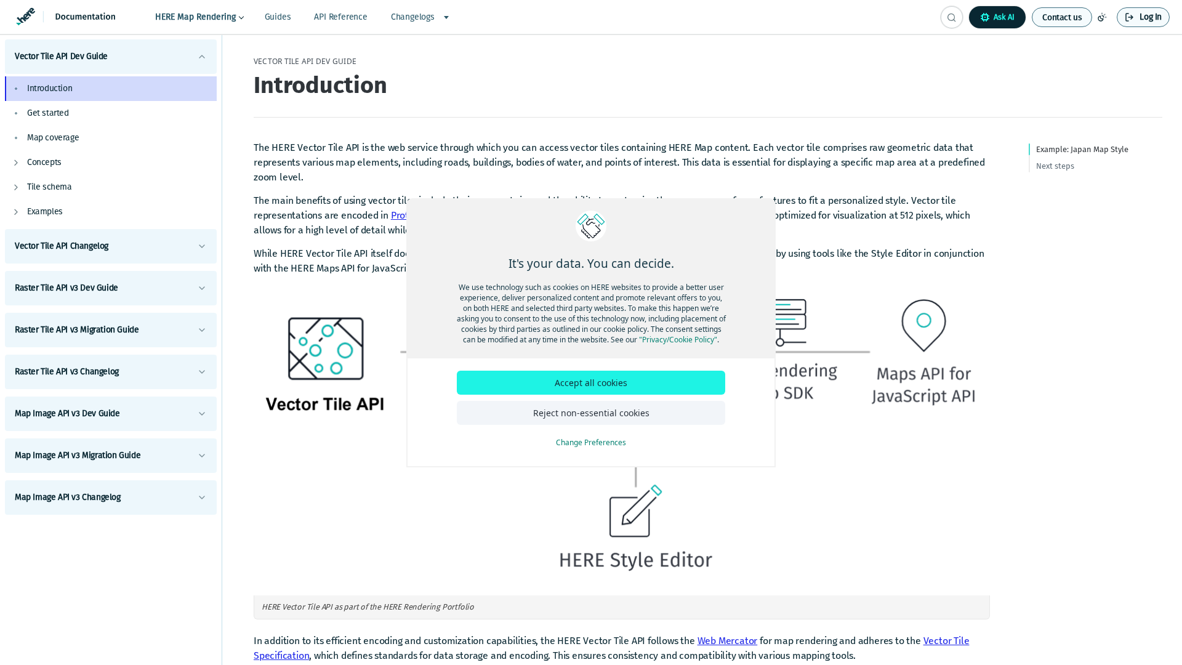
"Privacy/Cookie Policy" (678, 339)
